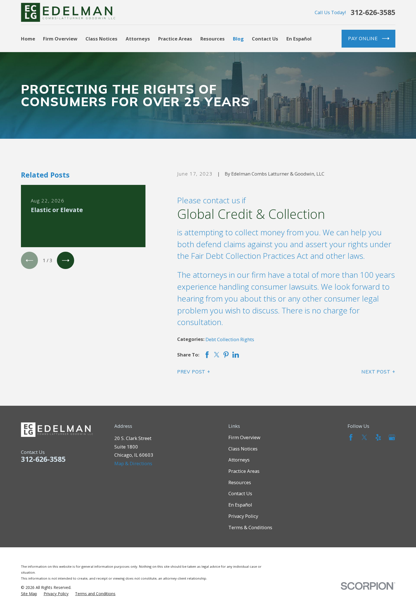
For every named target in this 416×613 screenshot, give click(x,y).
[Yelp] (378, 437)
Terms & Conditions (250, 527)
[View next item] (65, 260)
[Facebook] (351, 437)
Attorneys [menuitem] (138, 38)
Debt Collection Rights (229, 339)
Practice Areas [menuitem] (175, 38)
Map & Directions (133, 463)
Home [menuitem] (28, 38)
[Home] (68, 12)
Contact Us (240, 493)
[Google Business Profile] (392, 437)
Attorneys (239, 459)
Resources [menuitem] (212, 38)
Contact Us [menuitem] (265, 38)
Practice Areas (244, 471)
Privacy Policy (243, 516)
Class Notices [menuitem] (101, 38)
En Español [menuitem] (299, 38)
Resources (239, 482)
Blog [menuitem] (238, 38)
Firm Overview (244, 437)
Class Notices (243, 448)
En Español (240, 504)
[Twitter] (364, 437)
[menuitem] (29, 594)
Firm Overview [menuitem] (60, 38)
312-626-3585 (373, 12)
